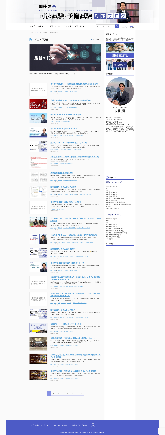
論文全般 (65, 135)
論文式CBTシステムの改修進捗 (63, 249)
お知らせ (53, 121)
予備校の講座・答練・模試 (85, 194)
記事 (52, 91)
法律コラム (42, 26)
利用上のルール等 (112, 208)
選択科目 (60, 227)
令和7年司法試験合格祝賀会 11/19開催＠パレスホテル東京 (73, 371)
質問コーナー (54, 26)
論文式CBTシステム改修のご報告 (63, 187)
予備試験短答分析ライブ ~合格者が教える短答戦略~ (71, 100)
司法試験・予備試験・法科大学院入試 (118, 204)
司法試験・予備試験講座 (60, 149)
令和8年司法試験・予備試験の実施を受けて (67, 114)
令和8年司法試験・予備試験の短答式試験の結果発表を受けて (74, 84)
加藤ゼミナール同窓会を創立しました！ (66, 324)
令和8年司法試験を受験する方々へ (64, 129)
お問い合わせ (79, 26)
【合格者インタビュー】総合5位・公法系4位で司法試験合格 (74, 235)
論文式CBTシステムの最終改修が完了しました (69, 143)
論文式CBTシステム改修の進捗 (63, 310)
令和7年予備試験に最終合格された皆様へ (66, 202)
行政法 (63, 242)
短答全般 (60, 91)
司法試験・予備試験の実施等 (70, 91)
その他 (84, 149)
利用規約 (84, 425)
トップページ (33, 32)
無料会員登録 (76, 425)
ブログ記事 (67, 26)
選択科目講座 (111, 200)
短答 (55, 91)
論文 (61, 135)
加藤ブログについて (113, 237)
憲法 (59, 242)
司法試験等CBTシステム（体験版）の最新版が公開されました (75, 157)
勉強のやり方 (111, 186)
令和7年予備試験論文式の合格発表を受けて (67, 263)
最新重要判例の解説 (113, 235)
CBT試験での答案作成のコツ (62, 173)
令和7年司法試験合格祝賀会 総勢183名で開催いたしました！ (74, 338)
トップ (32, 26)
